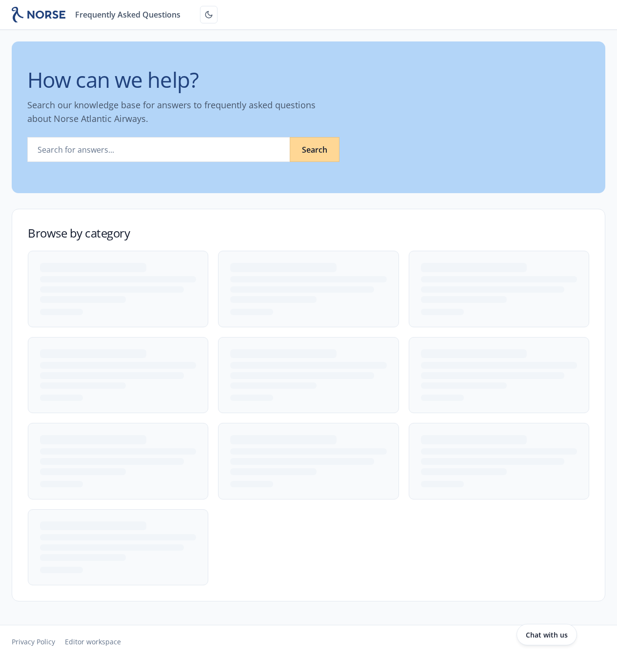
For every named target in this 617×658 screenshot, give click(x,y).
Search (314, 149)
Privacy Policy (33, 641)
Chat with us (547, 634)
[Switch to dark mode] (209, 14)
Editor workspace (93, 641)
